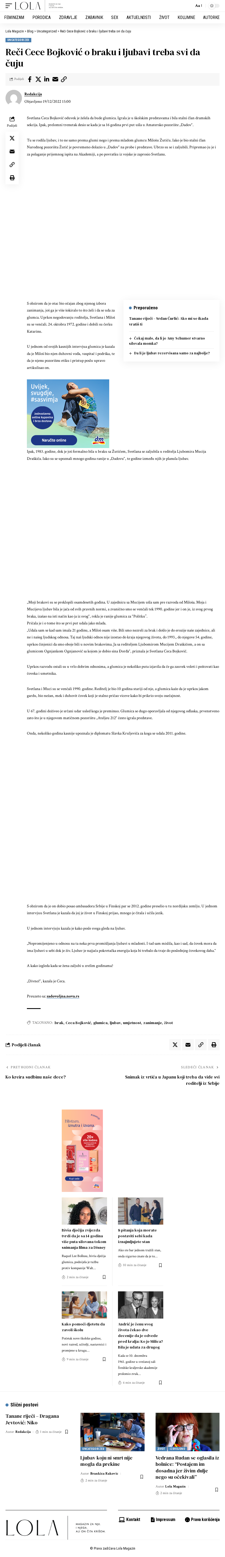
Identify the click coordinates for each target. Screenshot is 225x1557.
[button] (10, 6)
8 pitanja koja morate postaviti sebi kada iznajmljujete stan (137, 1235)
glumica (100, 1022)
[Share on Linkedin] (46, 79)
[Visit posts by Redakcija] (13, 98)
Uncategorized (18, 39)
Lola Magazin (175, 1486)
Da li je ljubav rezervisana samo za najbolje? (172, 353)
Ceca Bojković (78, 1022)
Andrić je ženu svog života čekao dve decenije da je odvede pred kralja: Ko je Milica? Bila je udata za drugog (140, 1335)
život (168, 1022)
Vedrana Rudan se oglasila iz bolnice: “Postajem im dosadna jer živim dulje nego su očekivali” (187, 1467)
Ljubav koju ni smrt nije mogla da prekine (106, 1460)
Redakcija (33, 94)
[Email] (55, 79)
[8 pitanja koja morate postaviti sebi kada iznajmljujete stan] (140, 1211)
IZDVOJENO (177, 1448)
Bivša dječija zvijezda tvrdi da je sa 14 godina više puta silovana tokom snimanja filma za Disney (84, 1238)
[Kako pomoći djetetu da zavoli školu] (84, 1305)
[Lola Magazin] (39, 6)
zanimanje (152, 1022)
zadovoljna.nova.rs (63, 996)
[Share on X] (38, 79)
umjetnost (132, 1022)
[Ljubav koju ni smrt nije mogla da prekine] (112, 1432)
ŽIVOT (161, 1448)
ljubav (115, 1022)
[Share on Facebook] (29, 79)
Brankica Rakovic (104, 1473)
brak (59, 1022)
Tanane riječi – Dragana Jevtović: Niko (32, 1419)
